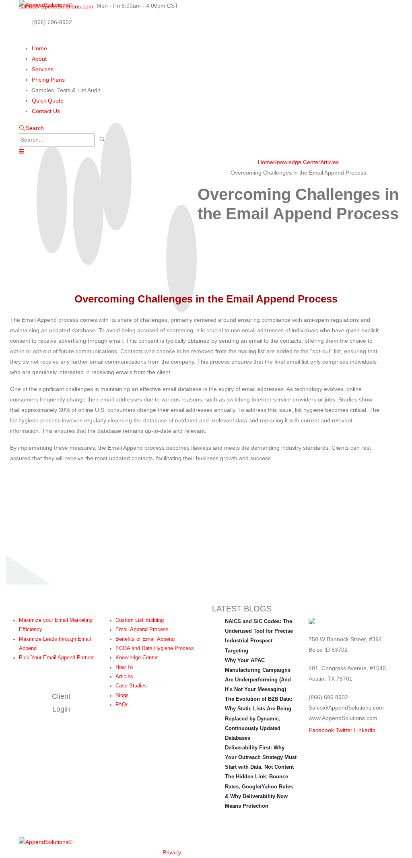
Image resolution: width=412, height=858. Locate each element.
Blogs (122, 695)
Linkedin (364, 730)
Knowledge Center (136, 657)
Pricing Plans (48, 79)
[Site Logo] (45, 5)
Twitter (344, 730)
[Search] (103, 140)
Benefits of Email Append (145, 639)
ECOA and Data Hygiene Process (154, 648)
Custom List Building (139, 620)
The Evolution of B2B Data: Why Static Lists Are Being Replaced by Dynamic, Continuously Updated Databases (258, 718)
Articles (124, 676)
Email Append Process (142, 629)
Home (39, 48)
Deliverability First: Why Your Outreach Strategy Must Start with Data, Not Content (261, 757)
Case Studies (131, 686)
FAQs (122, 705)
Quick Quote (48, 100)
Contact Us (46, 111)
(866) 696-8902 (52, 22)
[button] (31, 128)
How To (124, 667)
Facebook (321, 730)
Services (43, 69)
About (39, 59)
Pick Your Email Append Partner (56, 657)
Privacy (172, 852)
